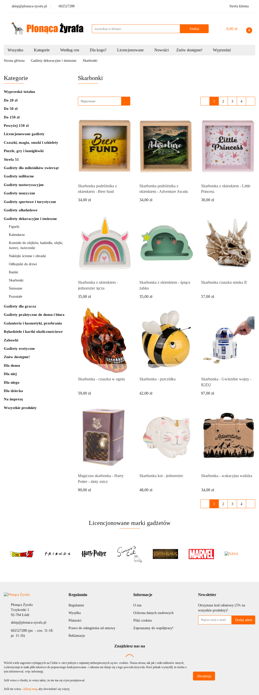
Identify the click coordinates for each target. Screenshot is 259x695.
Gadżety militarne (19, 176)
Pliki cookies (142, 620)
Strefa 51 (11, 159)
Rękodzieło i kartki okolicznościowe (34, 332)
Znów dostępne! (17, 357)
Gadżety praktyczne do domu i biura (35, 315)
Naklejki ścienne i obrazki (27, 256)
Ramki (14, 272)
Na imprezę (13, 399)
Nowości (161, 50)
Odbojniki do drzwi (23, 264)
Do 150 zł (11, 117)
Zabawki (11, 340)
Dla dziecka (13, 391)
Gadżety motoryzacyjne (24, 185)
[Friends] (22, 554)
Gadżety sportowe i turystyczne (30, 202)
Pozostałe (15, 296)
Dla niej (10, 374)
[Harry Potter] (58, 554)
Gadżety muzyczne (19, 193)
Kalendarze (17, 235)
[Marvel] (165, 554)
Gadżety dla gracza (20, 306)
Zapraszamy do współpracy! (153, 628)
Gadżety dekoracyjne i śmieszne (31, 219)
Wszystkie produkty (20, 408)
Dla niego (11, 382)
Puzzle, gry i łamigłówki (24, 151)
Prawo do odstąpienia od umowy (92, 628)
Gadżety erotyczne (20, 348)
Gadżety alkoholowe (21, 210)
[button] (78, 595)
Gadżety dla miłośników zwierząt (32, 168)
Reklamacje (77, 636)
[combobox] (104, 101)
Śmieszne (15, 288)
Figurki (14, 227)
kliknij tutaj (30, 689)
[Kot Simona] (94, 554)
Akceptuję (204, 676)
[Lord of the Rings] (129, 554)
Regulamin (76, 605)
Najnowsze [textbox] (88, 101)
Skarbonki (16, 280)
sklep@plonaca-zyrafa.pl (28, 622)
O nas (137, 605)
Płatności (75, 620)
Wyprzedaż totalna (20, 92)
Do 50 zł (10, 109)
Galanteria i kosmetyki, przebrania (33, 323)
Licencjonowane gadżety (25, 134)
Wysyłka (75, 613)
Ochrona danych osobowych (153, 613)
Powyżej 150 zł (16, 126)
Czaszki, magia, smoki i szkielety (31, 142)
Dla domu (12, 365)
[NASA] (201, 554)
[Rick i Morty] (237, 554)
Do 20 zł (10, 100)
